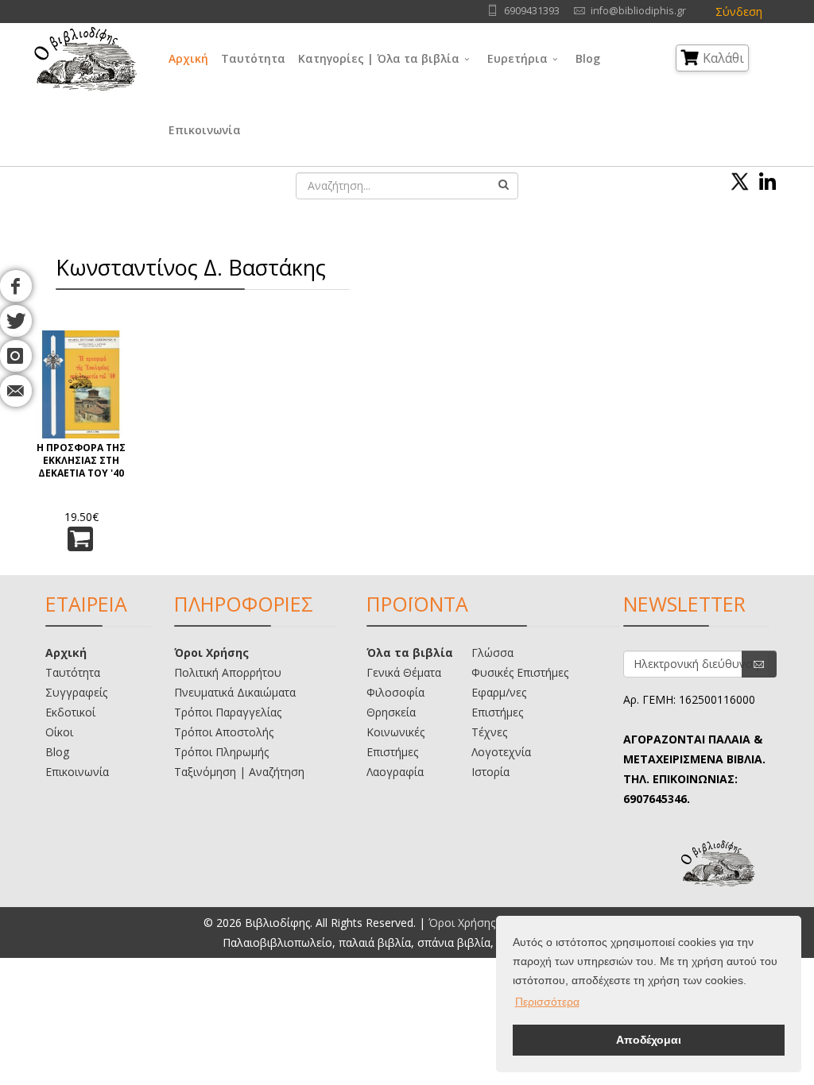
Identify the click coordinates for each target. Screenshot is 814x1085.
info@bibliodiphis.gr (638, 10)
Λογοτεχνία (501, 751)
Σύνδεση (738, 11)
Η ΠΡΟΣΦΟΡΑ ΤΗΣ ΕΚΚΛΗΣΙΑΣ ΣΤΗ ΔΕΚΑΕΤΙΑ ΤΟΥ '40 (81, 460)
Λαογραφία (395, 771)
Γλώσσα (492, 652)
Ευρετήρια (517, 58)
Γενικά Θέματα (403, 672)
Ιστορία (490, 771)
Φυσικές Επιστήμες (519, 672)
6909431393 (532, 10)
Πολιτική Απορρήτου (227, 672)
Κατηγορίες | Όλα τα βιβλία (378, 58)
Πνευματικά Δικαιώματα (235, 692)
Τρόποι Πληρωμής (221, 751)
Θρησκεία (391, 712)
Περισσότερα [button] (547, 1001)
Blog (588, 58)
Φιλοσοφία (395, 692)
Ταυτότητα (253, 58)
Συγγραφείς (76, 692)
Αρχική (188, 58)
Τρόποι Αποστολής (223, 731)
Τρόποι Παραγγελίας (227, 712)
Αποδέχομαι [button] (648, 1039)
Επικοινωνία (205, 129)
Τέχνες (489, 731)
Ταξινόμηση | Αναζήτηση (239, 771)
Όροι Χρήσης (211, 652)
